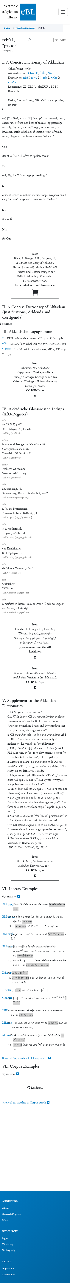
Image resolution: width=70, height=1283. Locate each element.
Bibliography (8, 1250)
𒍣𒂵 (6, 349)
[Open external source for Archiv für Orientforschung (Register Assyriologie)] (35, 658)
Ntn (50, 73)
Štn (44, 73)
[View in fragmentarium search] (18, 897)
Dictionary (7, 1244)
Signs (5, 1238)
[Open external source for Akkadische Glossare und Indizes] (35, 688)
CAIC (5, 1220)
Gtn (32, 73)
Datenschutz (8, 1274)
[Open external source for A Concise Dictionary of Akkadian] (35, 294)
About (5, 1208)
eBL (8, 28)
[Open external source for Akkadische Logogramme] (35, 397)
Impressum (8, 1268)
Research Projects (11, 1214)
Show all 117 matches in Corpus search (24, 1103)
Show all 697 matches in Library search (25, 1058)
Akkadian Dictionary (25, 28)
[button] (16, 905)
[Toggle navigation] (63, 12)
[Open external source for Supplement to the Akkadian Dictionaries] (35, 876)
